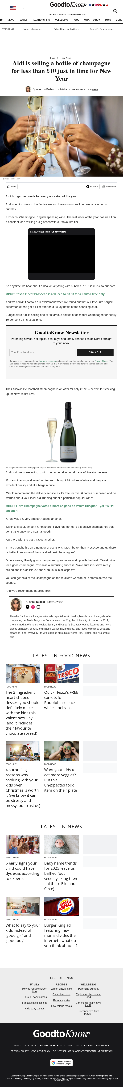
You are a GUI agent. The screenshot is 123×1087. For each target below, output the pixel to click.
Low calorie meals (61, 1006)
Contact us (71, 1045)
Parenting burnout (88, 988)
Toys (108, 20)
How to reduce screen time (34, 990)
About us (20, 1045)
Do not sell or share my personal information (83, 1051)
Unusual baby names (35, 997)
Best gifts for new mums (102, 29)
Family (23, 20)
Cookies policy (40, 1051)
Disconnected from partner (88, 1012)
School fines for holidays (66, 29)
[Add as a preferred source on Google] (61, 1062)
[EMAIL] (39, 607)
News (11, 20)
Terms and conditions (95, 1045)
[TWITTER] (28, 607)
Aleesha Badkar (45, 89)
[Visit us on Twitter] (93, 5)
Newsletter (111, 186)
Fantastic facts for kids (34, 1002)
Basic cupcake (61, 1000)
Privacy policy (20, 1051)
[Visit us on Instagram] (95, 5)
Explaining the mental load (88, 995)
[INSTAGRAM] (34, 607)
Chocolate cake (61, 994)
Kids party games (35, 1008)
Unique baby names (32, 29)
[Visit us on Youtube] (107, 5)
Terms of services (47, 361)
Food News (66, 58)
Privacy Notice (101, 361)
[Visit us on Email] (104, 5)
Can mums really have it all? (88, 1004)
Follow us (94, 186)
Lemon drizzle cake (61, 988)
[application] (61, 254)
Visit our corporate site (101, 1076)
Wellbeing (61, 20)
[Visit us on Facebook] (90, 5)
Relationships (41, 20)
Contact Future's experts (45, 1045)
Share (13, 186)
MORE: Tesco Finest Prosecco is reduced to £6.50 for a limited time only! (56, 294)
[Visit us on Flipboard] (101, 5)
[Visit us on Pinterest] (98, 5)
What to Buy (92, 20)
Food (76, 20)
